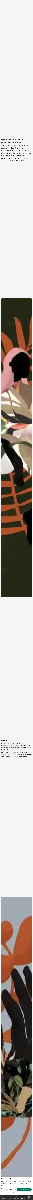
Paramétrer (16, 1193)
